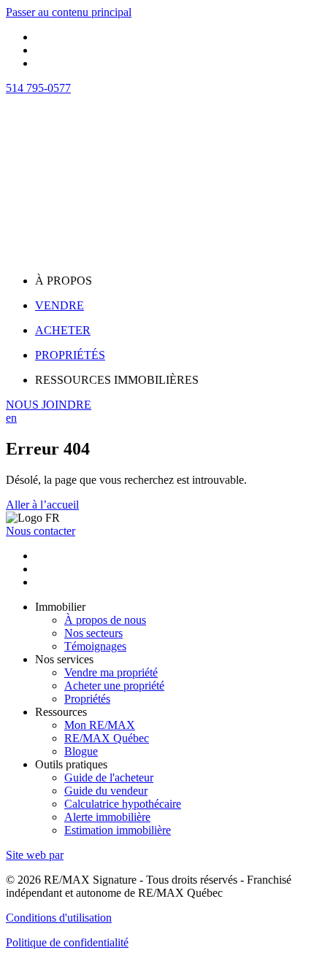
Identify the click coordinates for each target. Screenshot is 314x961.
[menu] (171, 280)
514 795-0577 (38, 88)
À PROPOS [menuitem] (63, 280)
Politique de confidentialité (67, 942)
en (11, 418)
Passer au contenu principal (68, 12)
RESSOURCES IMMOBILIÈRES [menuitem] (117, 380)
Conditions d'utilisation (59, 917)
